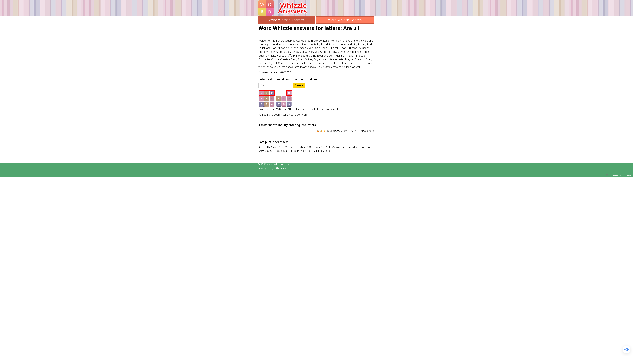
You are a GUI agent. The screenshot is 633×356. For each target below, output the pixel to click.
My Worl (336, 147)
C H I (312, 147)
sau (318, 147)
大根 (279, 150)
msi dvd (292, 147)
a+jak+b (309, 150)
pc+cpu (366, 147)
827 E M (282, 147)
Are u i (262, 147)
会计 (261, 150)
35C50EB (270, 150)
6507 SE (326, 147)
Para (327, 150)
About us (281, 168)
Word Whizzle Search (345, 20)
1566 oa (271, 147)
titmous (346, 147)
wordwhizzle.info (278, 164)
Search (299, 85)
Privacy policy (266, 168)
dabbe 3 (303, 147)
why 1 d (356, 147)
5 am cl (287, 150)
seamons (298, 150)
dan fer (319, 150)
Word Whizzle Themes (286, 20)
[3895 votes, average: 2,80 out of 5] (318, 131)
